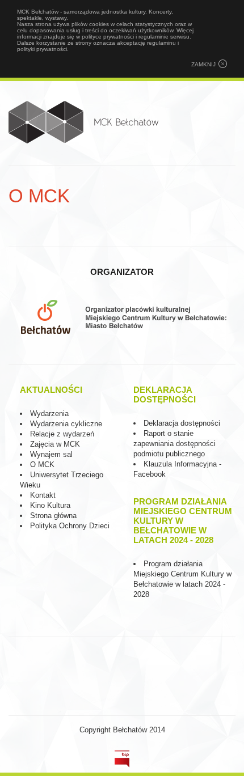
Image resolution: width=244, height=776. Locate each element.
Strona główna (53, 515)
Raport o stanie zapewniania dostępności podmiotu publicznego (174, 443)
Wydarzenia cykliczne (66, 423)
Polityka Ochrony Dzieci (70, 525)
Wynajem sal (51, 454)
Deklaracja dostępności (182, 423)
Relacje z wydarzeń (62, 434)
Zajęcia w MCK (55, 444)
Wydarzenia (49, 413)
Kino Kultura (50, 505)
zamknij (203, 64)
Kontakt (43, 495)
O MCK (42, 464)
